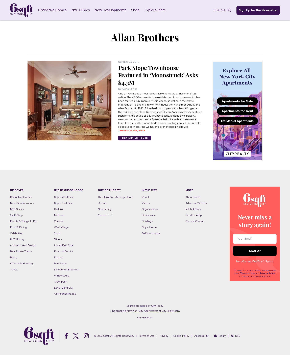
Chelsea (58, 221)
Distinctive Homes (52, 10)
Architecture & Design (23, 245)
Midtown (59, 215)
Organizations (150, 209)
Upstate (102, 203)
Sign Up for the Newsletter (258, 10)
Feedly (222, 335)
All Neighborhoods (65, 293)
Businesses (148, 215)
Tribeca (58, 239)
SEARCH (219, 10)
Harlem (58, 209)
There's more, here (131, 130)
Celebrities (16, 233)
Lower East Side (63, 245)
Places (146, 203)
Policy (13, 257)
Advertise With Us (196, 203)
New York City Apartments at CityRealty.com (153, 310)
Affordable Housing (21, 263)
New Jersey (105, 209)
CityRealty (157, 305)
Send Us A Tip (194, 215)
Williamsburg (61, 275)
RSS (237, 335)
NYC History (17, 239)
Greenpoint (60, 281)
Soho (57, 233)
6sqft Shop (16, 215)
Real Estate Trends (21, 251)
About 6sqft (192, 197)
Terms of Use (247, 273)
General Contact (195, 221)
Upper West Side (64, 197)
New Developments (110, 10)
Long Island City (63, 287)
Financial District (63, 251)
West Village (61, 227)
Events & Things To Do (23, 221)
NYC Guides (80, 10)
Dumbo (58, 257)
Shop (135, 10)
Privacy (164, 335)
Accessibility (201, 335)
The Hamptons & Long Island (115, 197)
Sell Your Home (151, 233)
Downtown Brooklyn (66, 269)
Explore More (155, 10)
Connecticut (105, 215)
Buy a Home (149, 227)
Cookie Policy (181, 335)
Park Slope (60, 263)
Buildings (147, 221)
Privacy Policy (267, 273)
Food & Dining (18, 227)
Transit (14, 269)
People (146, 197)
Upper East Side (63, 203)
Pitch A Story (193, 209)
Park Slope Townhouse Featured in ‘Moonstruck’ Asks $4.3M (158, 75)
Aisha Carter (129, 88)
